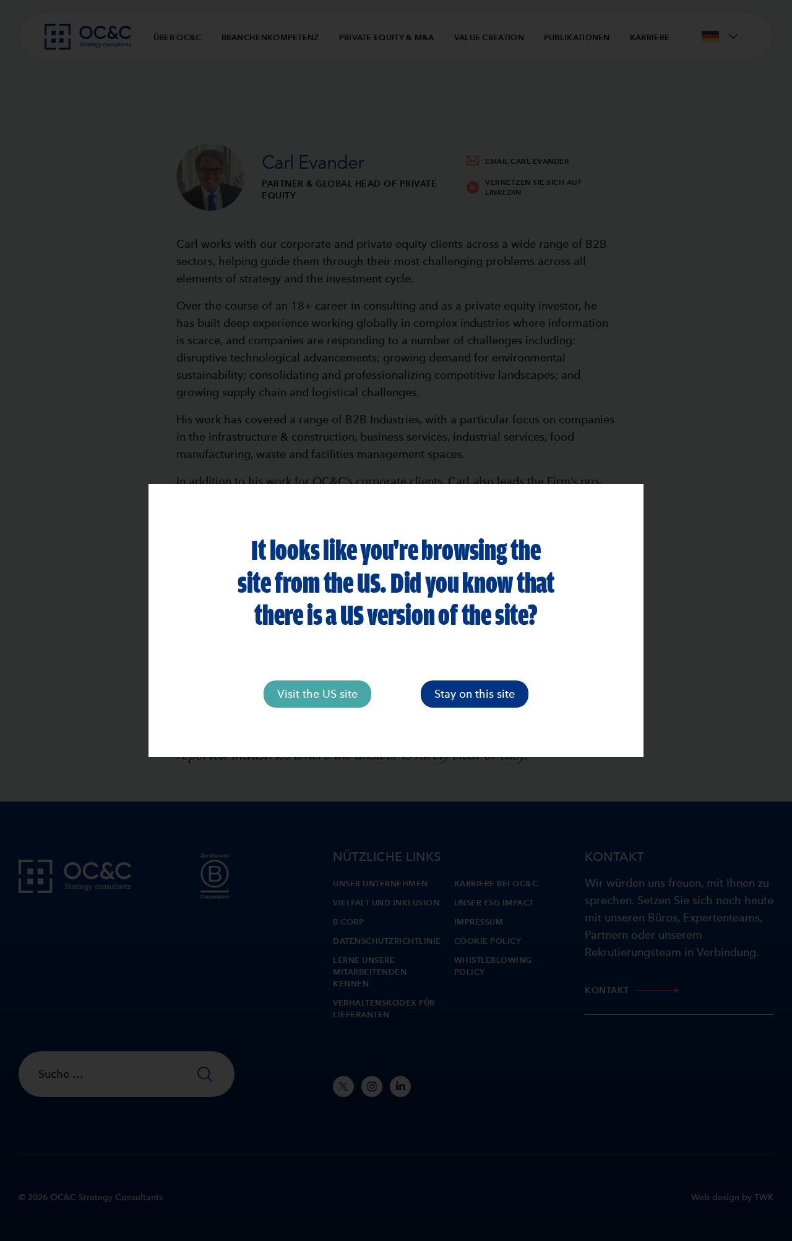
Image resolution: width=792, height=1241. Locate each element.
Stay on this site (474, 693)
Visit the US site (317, 693)
